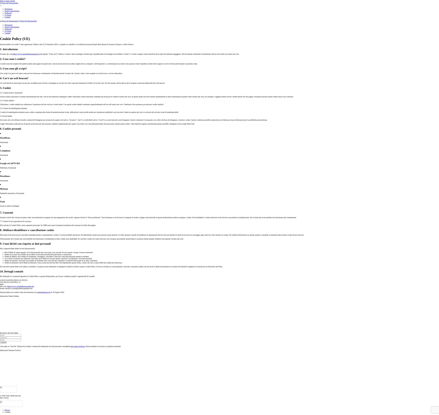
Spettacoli (8, 13)
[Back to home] (9, 3)
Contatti (7, 17)
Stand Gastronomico (12, 11)
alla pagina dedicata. (78, 346)
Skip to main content (7, 1)
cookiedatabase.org (44, 292)
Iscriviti (3, 342)
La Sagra (8, 15)
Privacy (7, 410)
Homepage (8, 9)
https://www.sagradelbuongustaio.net (26, 54)
